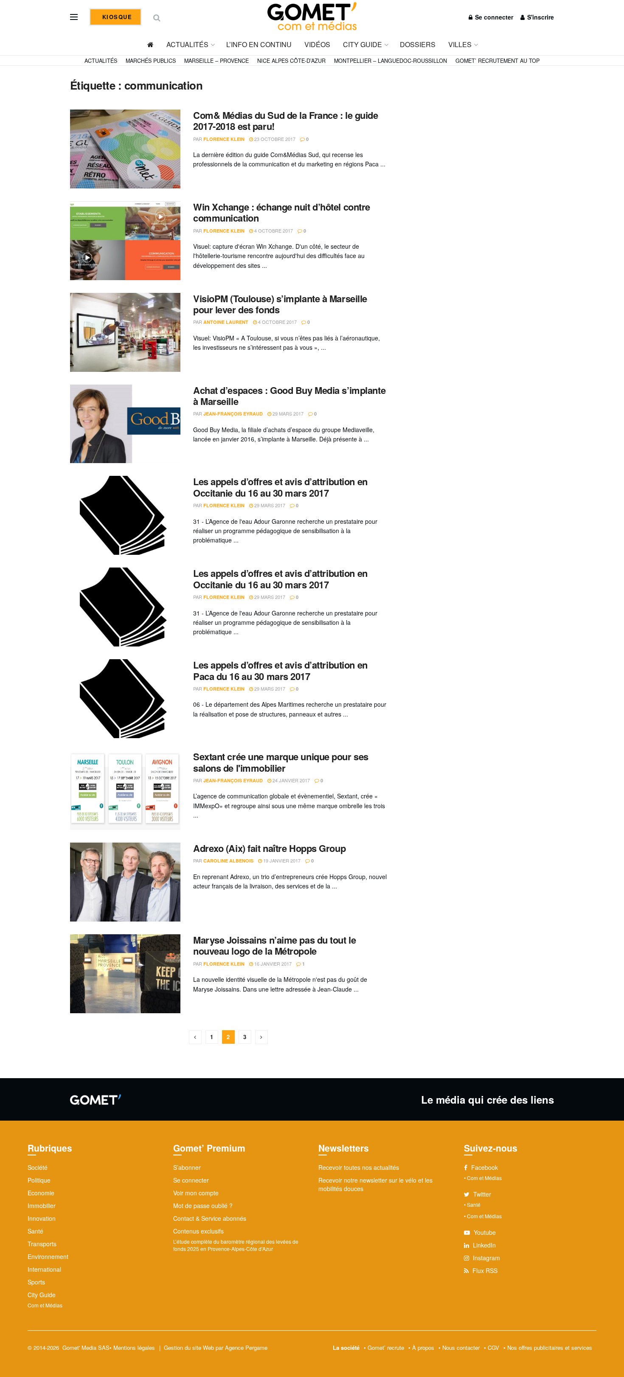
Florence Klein (224, 139)
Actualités (187, 44)
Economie (41, 1193)
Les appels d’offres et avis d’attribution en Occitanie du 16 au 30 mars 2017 (280, 487)
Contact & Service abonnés (209, 1218)
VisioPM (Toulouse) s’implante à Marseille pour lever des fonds (280, 304)
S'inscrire (540, 17)
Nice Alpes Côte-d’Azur (291, 61)
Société (38, 1167)
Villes (460, 44)
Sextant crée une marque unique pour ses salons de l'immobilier (280, 762)
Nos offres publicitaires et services (549, 1347)
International (44, 1269)
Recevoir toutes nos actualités (358, 1167)
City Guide (362, 44)
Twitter (481, 1194)
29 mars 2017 (287, 413)
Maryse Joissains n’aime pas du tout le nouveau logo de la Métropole (274, 945)
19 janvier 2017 (281, 860)
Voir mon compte (196, 1193)
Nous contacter (461, 1347)
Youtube (484, 1232)
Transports (42, 1243)
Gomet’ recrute (386, 1347)
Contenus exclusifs (198, 1231)
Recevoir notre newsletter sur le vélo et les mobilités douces (375, 1184)
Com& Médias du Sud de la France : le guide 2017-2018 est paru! (285, 120)
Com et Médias (45, 1305)
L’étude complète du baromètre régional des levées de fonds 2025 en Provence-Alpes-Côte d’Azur (235, 1245)
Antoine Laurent (225, 322)
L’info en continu (259, 44)
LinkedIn (483, 1245)
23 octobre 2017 (274, 138)
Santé (35, 1231)
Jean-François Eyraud (233, 413)
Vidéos (317, 44)
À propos (423, 1347)
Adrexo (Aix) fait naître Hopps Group (269, 848)
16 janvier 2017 (272, 963)
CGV (493, 1347)
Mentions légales (134, 1347)
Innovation (42, 1218)
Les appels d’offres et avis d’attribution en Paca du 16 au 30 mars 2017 (280, 670)
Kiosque (116, 17)
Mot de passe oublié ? (203, 1205)
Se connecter (493, 17)
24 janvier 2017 (290, 780)
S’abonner (187, 1167)
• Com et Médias (483, 1177)
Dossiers (418, 44)
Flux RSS (484, 1270)
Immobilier (42, 1205)
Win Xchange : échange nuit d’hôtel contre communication (281, 212)
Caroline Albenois (228, 860)
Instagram (485, 1257)
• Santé (472, 1204)
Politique (39, 1180)
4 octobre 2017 (273, 230)
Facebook (483, 1167)
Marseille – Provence (216, 61)
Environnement (48, 1256)
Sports (36, 1282)
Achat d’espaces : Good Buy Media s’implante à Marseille (289, 395)
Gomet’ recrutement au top (497, 61)
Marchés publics (151, 61)
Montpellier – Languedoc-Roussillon (390, 61)
